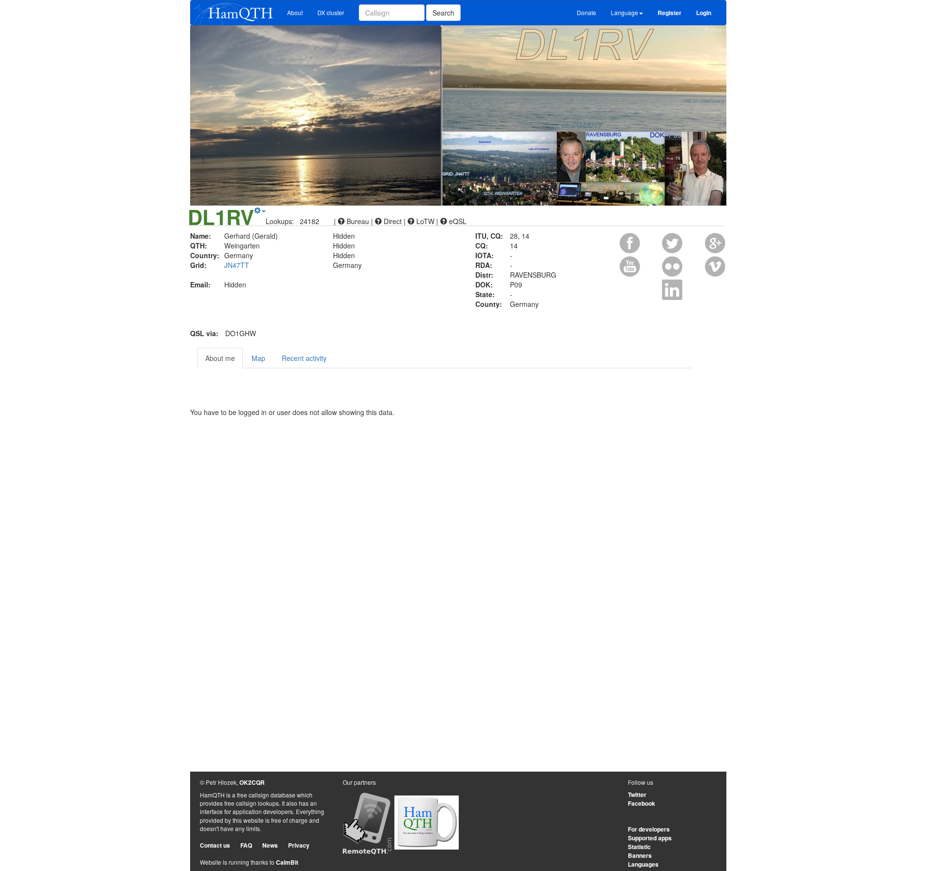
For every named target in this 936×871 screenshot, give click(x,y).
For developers (649, 829)
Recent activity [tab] (304, 358)
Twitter (637, 794)
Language (624, 12)
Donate (586, 12)
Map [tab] (258, 358)
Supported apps (650, 837)
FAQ (246, 845)
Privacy (299, 845)
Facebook (641, 803)
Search (443, 13)
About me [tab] (220, 358)
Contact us (215, 845)
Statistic (639, 846)
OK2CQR (252, 782)
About (295, 12)
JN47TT (236, 265)
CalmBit (287, 862)
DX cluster (330, 12)
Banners (640, 855)
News (270, 845)
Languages (643, 864)
